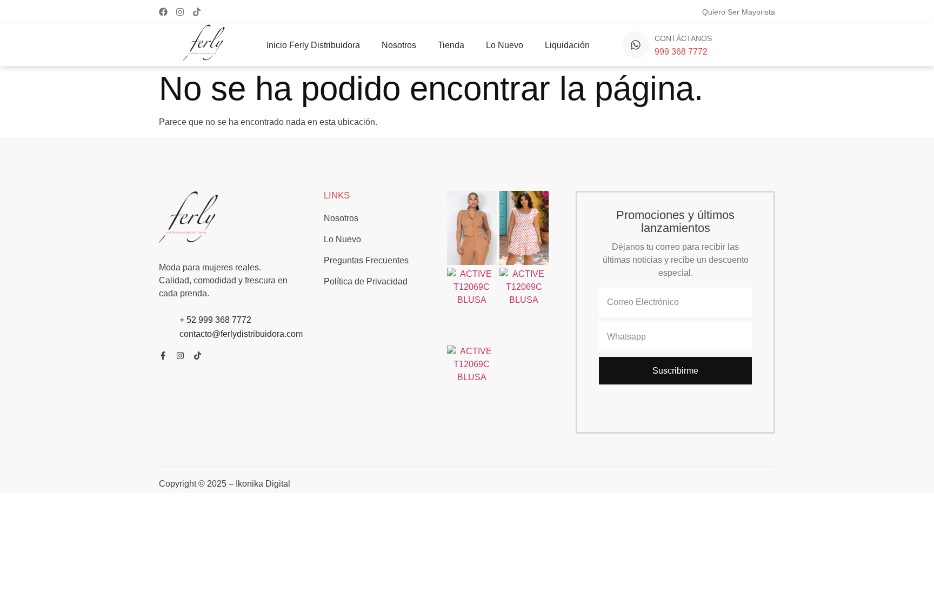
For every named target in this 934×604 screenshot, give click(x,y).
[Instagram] (180, 12)
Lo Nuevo (504, 45)
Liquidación (567, 45)
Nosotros (399, 45)
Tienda (451, 45)
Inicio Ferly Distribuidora (313, 45)
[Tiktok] (196, 12)
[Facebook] (163, 12)
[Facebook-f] (163, 355)
